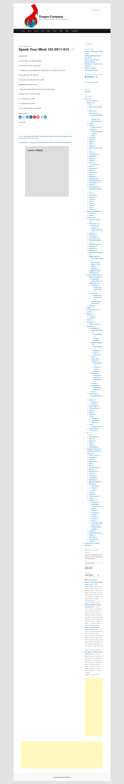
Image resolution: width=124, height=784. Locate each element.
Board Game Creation (95, 107)
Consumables (98, 334)
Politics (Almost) (94, 181)
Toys (90, 424)
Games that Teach (96, 115)
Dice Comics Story (97, 230)
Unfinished (92, 537)
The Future (92, 195)
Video (48, 31)
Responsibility (93, 187)
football (51, 136)
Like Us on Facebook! (91, 82)
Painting (91, 316)
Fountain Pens (93, 154)
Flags (93, 135)
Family (93, 293)
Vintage (91, 205)
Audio (54, 31)
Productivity (92, 183)
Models (89, 314)
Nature (91, 174)
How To (91, 474)
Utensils (96, 340)
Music (91, 412)
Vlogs (93, 490)
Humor (91, 166)
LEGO (89, 312)
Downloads (75, 31)
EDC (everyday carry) (95, 148)
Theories (91, 197)
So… (88, 433)
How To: (91, 162)
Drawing (91, 146)
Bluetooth (94, 418)
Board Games (93, 394)
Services (94, 383)
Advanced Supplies (97, 330)
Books (91, 123)
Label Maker (95, 420)
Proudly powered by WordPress (62, 777)
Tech (90, 193)
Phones (93, 430)
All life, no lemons (94, 219)
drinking (46, 136)
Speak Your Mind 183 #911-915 (44, 49)
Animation (92, 457)
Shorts (91, 531)
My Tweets (88, 91)
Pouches (94, 516)
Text (42, 31)
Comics (36, 31)
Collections (92, 461)
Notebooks (92, 176)
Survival (93, 519)
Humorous (94, 164)
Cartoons (94, 402)
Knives (91, 170)
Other (60, 31)
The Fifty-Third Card (95, 533)
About (29, 31)
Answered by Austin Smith (31, 136)
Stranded (94, 269)
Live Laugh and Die (97, 258)
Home (23, 31)
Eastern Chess (95, 127)
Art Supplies (93, 328)
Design (91, 142)
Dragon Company (51, 16)
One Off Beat (93, 238)
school (70, 136)
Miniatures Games (94, 482)
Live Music (92, 478)
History (91, 158)
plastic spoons (63, 136)
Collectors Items (96, 426)
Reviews (89, 326)
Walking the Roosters (95, 252)
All (86, 99)
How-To (93, 404)
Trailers (91, 445)
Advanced (96, 375)
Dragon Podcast (94, 324)
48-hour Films (93, 455)
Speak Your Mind (94, 277)
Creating (91, 137)
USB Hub (94, 422)
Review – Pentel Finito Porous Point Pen (60, 142)
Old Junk (92, 484)
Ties (90, 201)
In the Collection (92, 310)
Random (91, 185)
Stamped (92, 246)
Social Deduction (96, 396)
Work (90, 207)
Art (90, 105)
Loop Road (92, 236)
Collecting (92, 129)
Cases (93, 357)
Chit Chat (94, 285)
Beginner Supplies (97, 342)
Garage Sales (93, 471)
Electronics (94, 502)
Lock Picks (94, 512)
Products (92, 414)
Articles (89, 103)
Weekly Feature (93, 256)
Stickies (91, 248)
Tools (95, 353)
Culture (91, 140)
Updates (91, 305)
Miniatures (92, 480)
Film (90, 152)
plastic (57, 136)
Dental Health (93, 406)
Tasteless (92, 250)
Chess (91, 125)
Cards (91, 459)
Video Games (93, 428)
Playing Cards (93, 179)
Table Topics (93, 283)
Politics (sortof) (93, 496)
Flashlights (94, 504)
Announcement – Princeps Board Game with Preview (34, 142)
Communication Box (93, 275)
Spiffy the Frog (93, 244)
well (28, 138)
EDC (90, 465)
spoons (21, 138)
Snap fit (91, 318)
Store (67, 31)
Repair (91, 498)
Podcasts (90, 322)
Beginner (96, 377)
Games (91, 410)
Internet (91, 441)
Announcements (92, 101)
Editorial (91, 234)
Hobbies (91, 160)
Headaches (92, 156)
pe (54, 136)
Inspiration (92, 168)
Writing (91, 209)
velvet (25, 138)
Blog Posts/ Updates (93, 211)
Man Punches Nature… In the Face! (95, 265)
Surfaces (96, 338)
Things (91, 199)
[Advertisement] (94, 707)
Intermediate (97, 379)
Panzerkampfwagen (95, 240)
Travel (91, 203)
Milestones (92, 172)
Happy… (89, 307)
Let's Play (92, 476)
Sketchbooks (95, 385)
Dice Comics (93, 224)
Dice (90, 144)
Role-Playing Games (95, 189)
